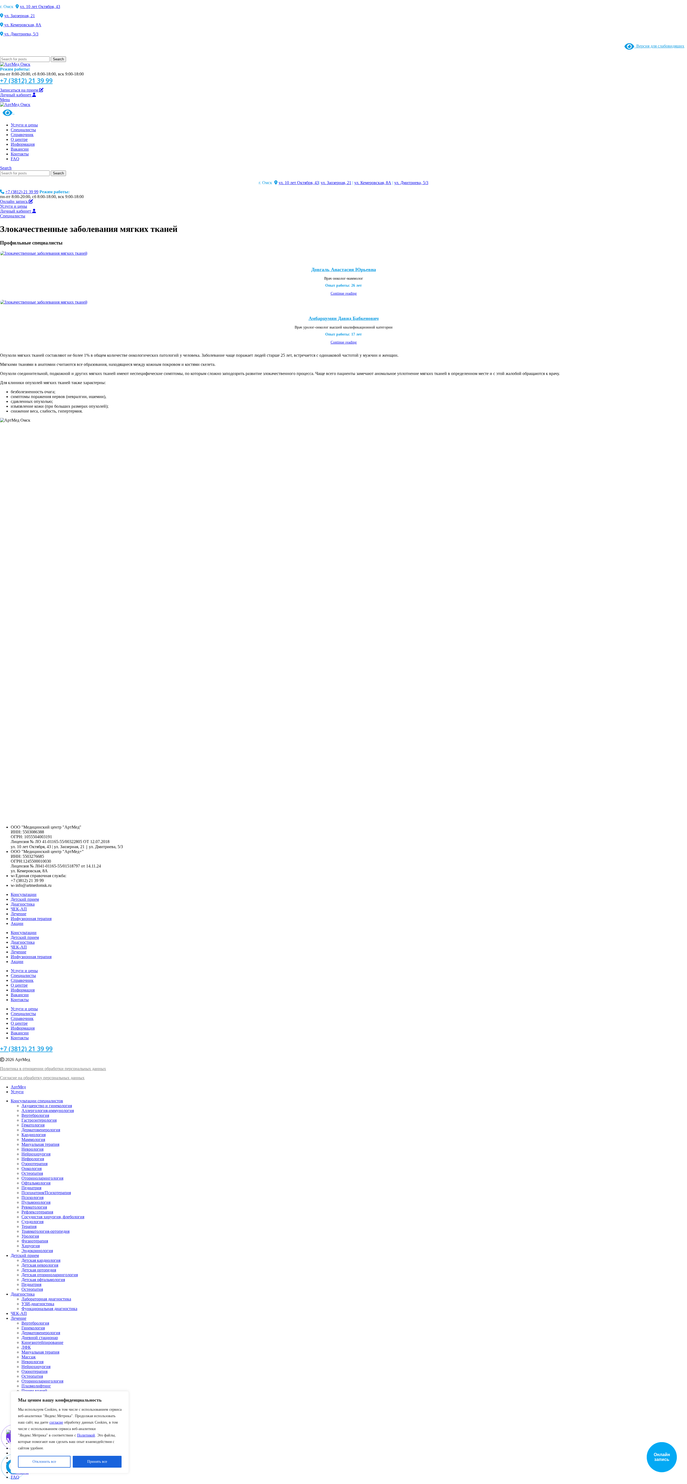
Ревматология (34, 1207)
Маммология (33, 1139)
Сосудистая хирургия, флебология (52, 1217)
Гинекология (33, 1328)
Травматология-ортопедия (45, 1231)
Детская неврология (39, 1265)
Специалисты (23, 975)
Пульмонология (35, 1202)
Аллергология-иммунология (47, 1110)
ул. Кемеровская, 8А (22, 25)
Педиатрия (31, 1188)
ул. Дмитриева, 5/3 (20, 34)
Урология (30, 1236)
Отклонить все (44, 1462)
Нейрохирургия (35, 1154)
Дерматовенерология (40, 1130)
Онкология (31, 1168)
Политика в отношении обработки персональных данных (53, 1068)
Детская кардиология (40, 1260)
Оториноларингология (42, 1178)
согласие (56, 1422)
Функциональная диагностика (49, 1308)
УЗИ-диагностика (37, 1303)
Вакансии (20, 995)
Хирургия (30, 1246)
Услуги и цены (24, 970)
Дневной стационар (39, 1337)
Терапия (28, 1226)
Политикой (86, 1435)
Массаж (28, 1357)
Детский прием (25, 899)
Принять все (97, 1462)
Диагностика (23, 904)
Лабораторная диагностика (46, 1299)
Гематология (33, 1125)
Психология (32, 1197)
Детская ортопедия (38, 1270)
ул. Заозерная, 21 (19, 15)
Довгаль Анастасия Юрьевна (343, 269)
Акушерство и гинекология (46, 1105)
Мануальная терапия (40, 1144)
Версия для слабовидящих (659, 46)
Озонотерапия (34, 1163)
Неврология (32, 1149)
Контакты (20, 999)
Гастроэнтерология (39, 1120)
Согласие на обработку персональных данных (42, 1077)
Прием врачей (34, 1390)
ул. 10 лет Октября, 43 (40, 6)
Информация (23, 990)
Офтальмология (35, 1183)
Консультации (23, 894)
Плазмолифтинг (36, 1386)
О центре (19, 985)
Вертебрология (35, 1115)
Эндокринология (37, 1250)
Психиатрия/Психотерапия (46, 1192)
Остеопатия (32, 1173)
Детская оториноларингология (49, 1274)
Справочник (22, 980)
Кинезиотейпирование (42, 1342)
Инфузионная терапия (31, 918)
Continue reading (344, 293)
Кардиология (33, 1134)
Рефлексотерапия (37, 1212)
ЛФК (26, 1347)
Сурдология (32, 1221)
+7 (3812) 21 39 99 (26, 80)
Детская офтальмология (43, 1279)
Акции (17, 923)
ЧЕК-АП (19, 909)
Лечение (18, 913)
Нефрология (32, 1159)
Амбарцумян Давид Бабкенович (344, 318)
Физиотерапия (34, 1241)
